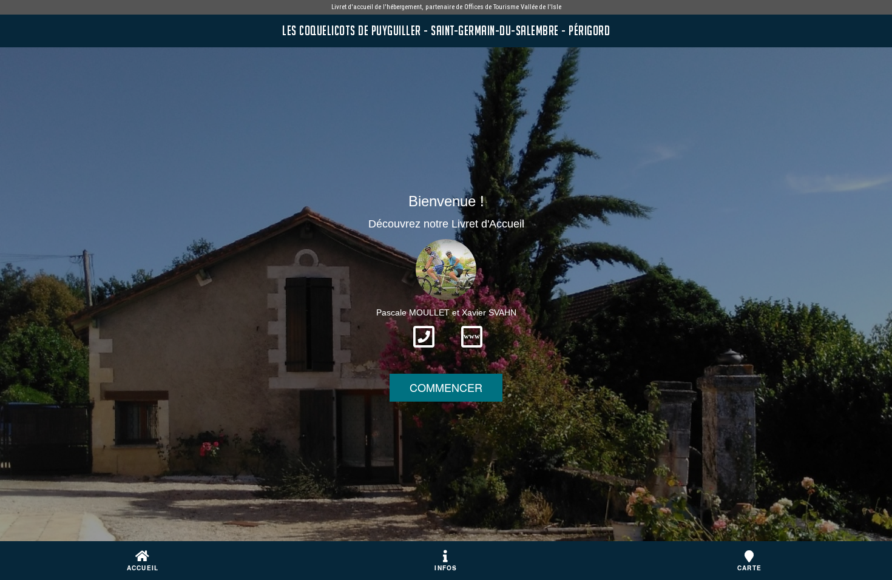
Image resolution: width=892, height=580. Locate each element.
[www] (472, 351)
